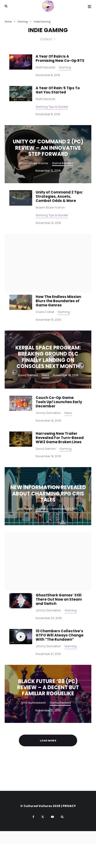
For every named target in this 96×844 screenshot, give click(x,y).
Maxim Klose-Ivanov (50, 207)
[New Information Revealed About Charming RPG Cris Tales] (48, 496)
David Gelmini (46, 449)
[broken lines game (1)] (20, 439)
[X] (43, 817)
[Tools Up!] (20, 403)
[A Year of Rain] (20, 93)
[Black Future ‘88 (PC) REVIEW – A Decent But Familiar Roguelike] (48, 694)
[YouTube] (52, 817)
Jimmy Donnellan (48, 413)
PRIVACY (69, 806)
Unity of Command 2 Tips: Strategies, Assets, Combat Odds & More (59, 196)
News (68, 413)
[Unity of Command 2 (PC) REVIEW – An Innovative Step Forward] (48, 154)
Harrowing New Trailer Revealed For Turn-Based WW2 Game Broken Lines (60, 437)
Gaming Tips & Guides (52, 107)
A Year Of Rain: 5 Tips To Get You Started (58, 90)
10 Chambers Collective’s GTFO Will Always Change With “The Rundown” (59, 635)
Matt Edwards (45, 67)
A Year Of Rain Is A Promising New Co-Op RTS (60, 58)
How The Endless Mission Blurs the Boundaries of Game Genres (58, 301)
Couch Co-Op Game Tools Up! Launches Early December (59, 402)
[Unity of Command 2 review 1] (20, 197)
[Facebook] (33, 817)
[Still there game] (20, 600)
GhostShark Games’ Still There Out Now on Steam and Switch (59, 599)
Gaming (65, 67)
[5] (20, 302)
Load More (48, 740)
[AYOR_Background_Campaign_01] (20, 62)
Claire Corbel (45, 312)
